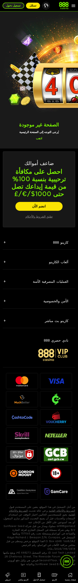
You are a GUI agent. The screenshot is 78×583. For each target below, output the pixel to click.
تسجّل (33, 5)
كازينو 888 (60, 242)
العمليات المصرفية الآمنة (50, 282)
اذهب (39, 138)
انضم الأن (39, 206)
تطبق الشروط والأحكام (39, 216)
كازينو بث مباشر (56, 321)
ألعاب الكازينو (58, 262)
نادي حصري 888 (56, 340)
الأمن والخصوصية (55, 301)
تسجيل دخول (13, 5)
